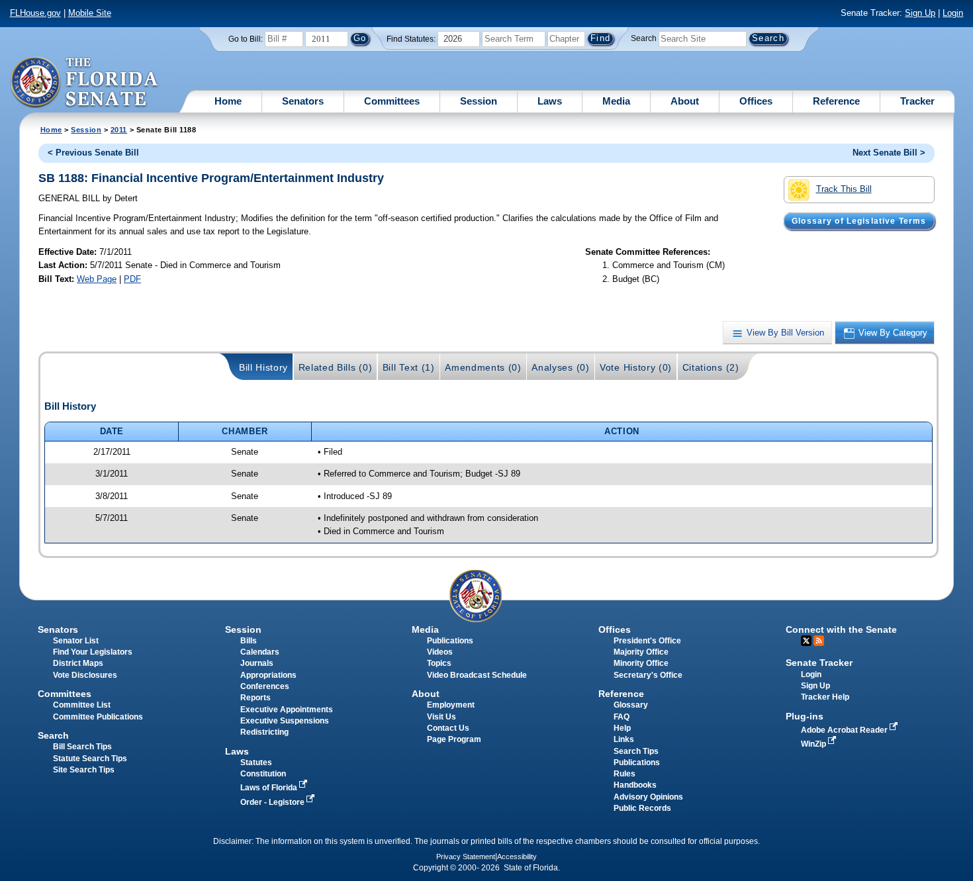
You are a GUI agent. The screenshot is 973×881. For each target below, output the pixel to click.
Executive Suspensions (284, 721)
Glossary (631, 705)
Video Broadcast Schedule (477, 675)
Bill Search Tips (82, 747)
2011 (119, 130)
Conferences (264, 686)
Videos (440, 652)
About (685, 101)
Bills (248, 641)
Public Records (642, 808)
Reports (255, 698)
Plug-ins (804, 716)
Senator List (76, 641)
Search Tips (636, 751)
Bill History (263, 367)
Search (644, 38)
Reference (836, 101)
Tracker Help (825, 697)
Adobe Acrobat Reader (845, 730)
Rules (624, 774)
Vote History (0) (636, 367)
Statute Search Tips (90, 759)
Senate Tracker (819, 662)
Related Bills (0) (336, 367)
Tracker (917, 101)
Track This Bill (844, 189)
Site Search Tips (84, 770)
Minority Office (641, 663)
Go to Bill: (245, 39)
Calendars (259, 652)
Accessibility (517, 856)
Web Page (96, 279)
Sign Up (920, 13)
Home (228, 101)
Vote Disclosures (85, 675)
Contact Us (448, 728)
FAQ (621, 717)
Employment (451, 705)
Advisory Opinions (648, 797)
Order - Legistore (273, 802)
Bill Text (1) (409, 367)
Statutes (256, 762)
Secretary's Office (648, 675)
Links (624, 739)
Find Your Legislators (92, 652)
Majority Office (641, 652)
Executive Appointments (286, 710)
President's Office (647, 641)
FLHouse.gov (35, 13)
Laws (549, 101)
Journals (256, 663)
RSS (818, 640)
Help (622, 728)
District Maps (78, 663)
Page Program (454, 739)
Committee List (82, 705)
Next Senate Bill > (889, 153)
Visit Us (441, 717)
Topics (439, 663)
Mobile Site (89, 13)
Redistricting (264, 732)
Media (616, 101)
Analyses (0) (560, 367)
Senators (303, 101)
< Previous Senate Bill (93, 153)
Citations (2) (710, 367)
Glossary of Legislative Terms (859, 221)
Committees (392, 101)
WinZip (814, 744)
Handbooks (635, 785)
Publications (450, 641)
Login (953, 13)
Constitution (263, 774)
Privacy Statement (465, 856)
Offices (755, 101)
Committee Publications (98, 717)
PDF (132, 279)
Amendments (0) (483, 367)
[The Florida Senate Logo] (85, 83)
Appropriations (268, 675)
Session (478, 101)
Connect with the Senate (841, 629)
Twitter (806, 640)
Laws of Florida (269, 788)
